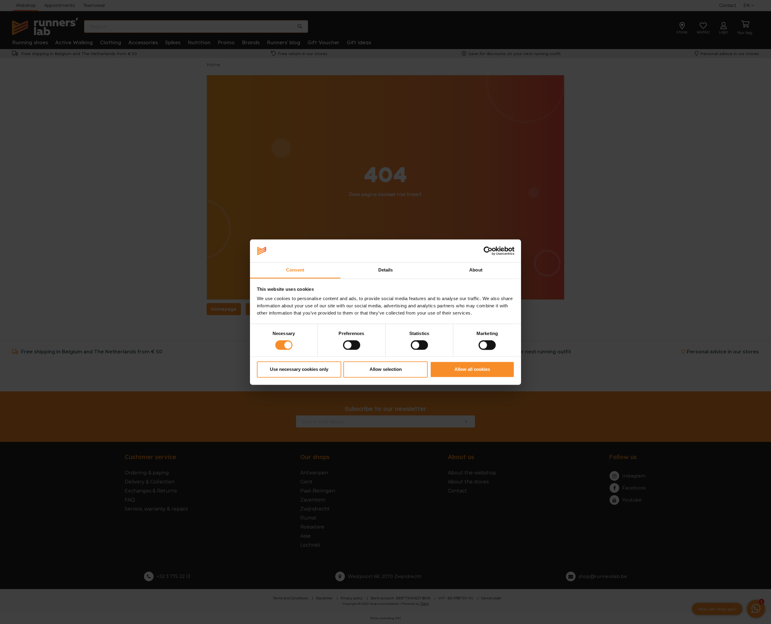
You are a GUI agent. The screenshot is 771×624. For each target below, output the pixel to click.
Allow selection (386, 369)
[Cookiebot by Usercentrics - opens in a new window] (488, 250)
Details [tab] (385, 270)
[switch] (351, 345)
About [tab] (475, 270)
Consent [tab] (295, 270)
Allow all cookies (472, 369)
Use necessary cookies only (299, 369)
